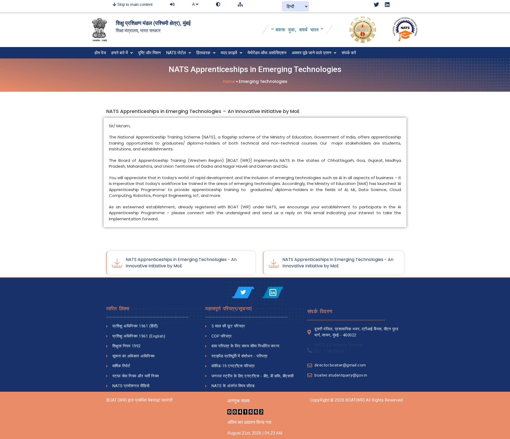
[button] (122, 53)
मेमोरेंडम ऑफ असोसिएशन (267, 53)
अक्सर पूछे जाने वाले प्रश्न (311, 53)
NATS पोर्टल (176, 53)
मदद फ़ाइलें (229, 53)
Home (229, 81)
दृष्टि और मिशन (149, 53)
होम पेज (100, 53)
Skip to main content (134, 4)
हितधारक (203, 53)
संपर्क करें (349, 53)
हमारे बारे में (119, 53)
